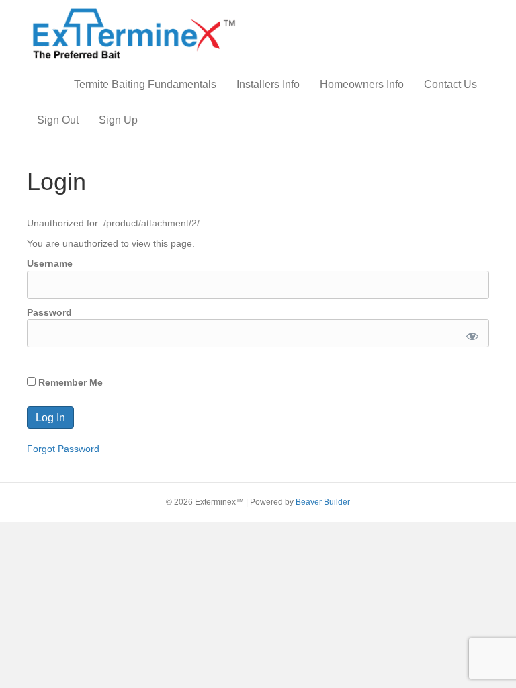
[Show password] (470, 333)
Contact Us (450, 84)
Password (49, 312)
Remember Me (69, 382)
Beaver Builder (323, 502)
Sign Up (118, 120)
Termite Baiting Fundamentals (145, 84)
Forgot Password (63, 448)
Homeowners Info (362, 84)
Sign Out (58, 120)
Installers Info (268, 84)
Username (50, 263)
